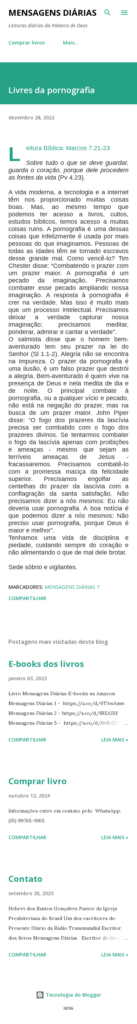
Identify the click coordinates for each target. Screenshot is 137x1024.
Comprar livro (37, 781)
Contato (25, 878)
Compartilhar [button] (27, 598)
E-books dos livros (46, 663)
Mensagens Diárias (52, 12)
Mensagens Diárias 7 (72, 587)
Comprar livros (26, 42)
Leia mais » (115, 739)
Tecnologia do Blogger (72, 994)
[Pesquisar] (107, 12)
